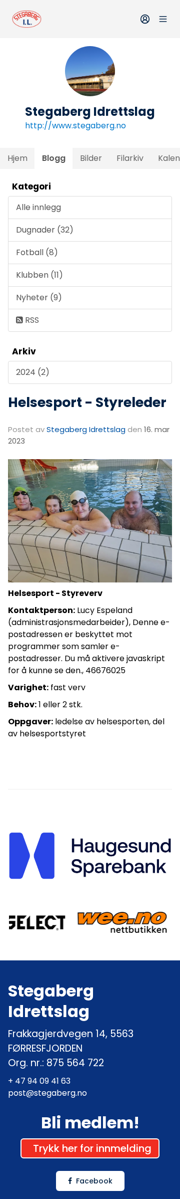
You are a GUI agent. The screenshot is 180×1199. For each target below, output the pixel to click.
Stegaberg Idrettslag (86, 429)
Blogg (54, 158)
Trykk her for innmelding (92, 1148)
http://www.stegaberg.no (75, 125)
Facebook (94, 1181)
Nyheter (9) (39, 297)
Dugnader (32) (45, 230)
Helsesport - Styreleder (87, 402)
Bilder (91, 158)
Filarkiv (130, 158)
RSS (31, 320)
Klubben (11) (39, 275)
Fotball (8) (37, 252)
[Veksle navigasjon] (163, 19)
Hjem (18, 158)
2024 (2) (33, 372)
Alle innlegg (38, 207)
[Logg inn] (145, 19)
